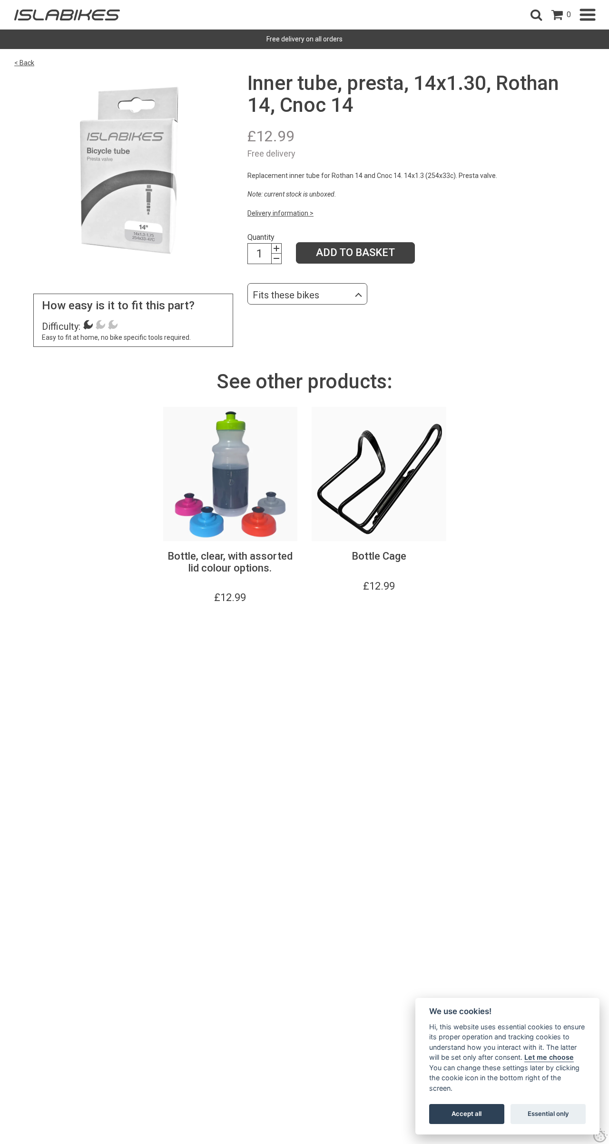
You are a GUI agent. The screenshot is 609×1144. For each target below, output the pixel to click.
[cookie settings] (600, 1135)
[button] (536, 15)
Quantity (261, 237)
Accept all (466, 1113)
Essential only (548, 1113)
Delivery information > (280, 213)
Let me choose (549, 1057)
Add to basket (355, 252)
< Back (24, 63)
